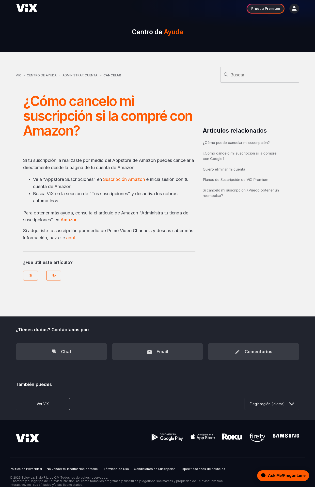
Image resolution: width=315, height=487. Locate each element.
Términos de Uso (116, 469)
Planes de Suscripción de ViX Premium (235, 179)
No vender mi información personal (73, 469)
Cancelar (112, 75)
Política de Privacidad (26, 469)
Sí (30, 275)
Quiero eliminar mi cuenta (224, 169)
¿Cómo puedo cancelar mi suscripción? (236, 142)
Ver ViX (43, 404)
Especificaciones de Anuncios (203, 469)
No (54, 275)
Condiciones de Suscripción (154, 469)
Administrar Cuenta (80, 75)
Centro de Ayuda (42, 75)
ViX (18, 75)
